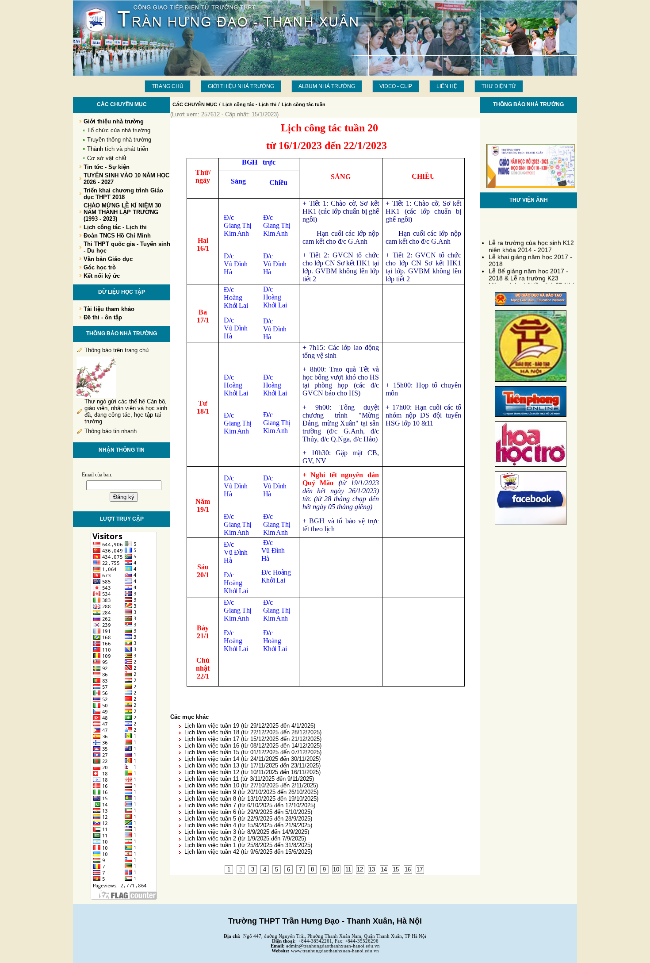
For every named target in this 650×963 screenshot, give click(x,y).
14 (384, 869)
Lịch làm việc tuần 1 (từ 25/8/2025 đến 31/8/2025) (248, 845)
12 (360, 869)
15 (396, 869)
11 (348, 869)
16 (408, 869)
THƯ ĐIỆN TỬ (499, 86)
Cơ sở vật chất (106, 158)
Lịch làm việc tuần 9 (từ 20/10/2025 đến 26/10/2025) (251, 792)
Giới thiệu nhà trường (241, 86)
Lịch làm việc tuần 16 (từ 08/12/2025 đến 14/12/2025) (252, 745)
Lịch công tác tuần (303, 104)
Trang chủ (168, 86)
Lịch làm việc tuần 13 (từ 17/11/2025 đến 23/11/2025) (252, 765)
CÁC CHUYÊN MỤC (194, 104)
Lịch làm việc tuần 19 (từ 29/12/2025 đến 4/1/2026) (249, 725)
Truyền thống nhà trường (119, 139)
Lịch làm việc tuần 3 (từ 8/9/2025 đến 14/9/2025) (246, 832)
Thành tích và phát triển (117, 149)
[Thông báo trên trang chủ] (96, 396)
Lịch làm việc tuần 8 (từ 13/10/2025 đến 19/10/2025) (251, 798)
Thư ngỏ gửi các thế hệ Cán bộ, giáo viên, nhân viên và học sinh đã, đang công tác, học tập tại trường (125, 411)
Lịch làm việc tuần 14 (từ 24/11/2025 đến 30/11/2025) (252, 759)
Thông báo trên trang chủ (116, 350)
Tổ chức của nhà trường (118, 130)
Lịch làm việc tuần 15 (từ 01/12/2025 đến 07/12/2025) (252, 752)
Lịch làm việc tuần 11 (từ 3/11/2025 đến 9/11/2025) (249, 778)
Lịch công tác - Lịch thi (249, 104)
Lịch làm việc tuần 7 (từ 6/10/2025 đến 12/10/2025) (249, 805)
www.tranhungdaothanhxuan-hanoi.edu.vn (335, 950)
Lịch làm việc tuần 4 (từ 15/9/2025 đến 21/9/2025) (248, 825)
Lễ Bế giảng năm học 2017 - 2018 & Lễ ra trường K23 (528, 271)
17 (420, 869)
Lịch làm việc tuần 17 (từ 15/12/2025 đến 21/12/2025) (252, 739)
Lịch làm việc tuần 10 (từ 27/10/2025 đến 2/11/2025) (251, 785)
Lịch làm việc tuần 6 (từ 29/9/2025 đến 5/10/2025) (248, 812)
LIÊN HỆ (446, 86)
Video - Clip (395, 86)
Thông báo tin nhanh (110, 431)
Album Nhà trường (326, 86)
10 (336, 869)
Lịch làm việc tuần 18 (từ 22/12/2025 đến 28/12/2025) (252, 732)
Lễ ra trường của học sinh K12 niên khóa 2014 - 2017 (531, 243)
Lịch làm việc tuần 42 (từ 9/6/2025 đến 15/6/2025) (248, 851)
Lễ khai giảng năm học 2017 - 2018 (530, 257)
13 (372, 869)
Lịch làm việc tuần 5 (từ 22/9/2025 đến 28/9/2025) (248, 818)
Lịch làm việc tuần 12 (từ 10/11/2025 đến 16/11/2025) (252, 772)
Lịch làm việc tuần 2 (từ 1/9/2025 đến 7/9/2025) (245, 838)
